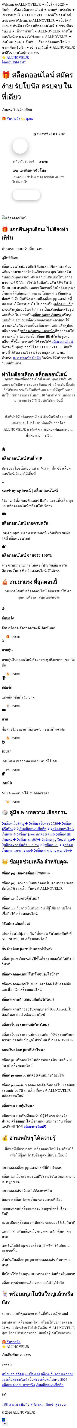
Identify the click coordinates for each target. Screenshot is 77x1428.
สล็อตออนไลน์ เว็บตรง (22, 1379)
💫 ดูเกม (27, 118)
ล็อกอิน (7, 62)
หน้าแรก (8, 1374)
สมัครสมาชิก (40, 1404)
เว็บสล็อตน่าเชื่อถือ (50, 1385)
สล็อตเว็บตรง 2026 (53, 1379)
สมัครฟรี (19, 62)
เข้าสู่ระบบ (58, 1404)
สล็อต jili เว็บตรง (27, 1374)
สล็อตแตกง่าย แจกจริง (18, 1385)
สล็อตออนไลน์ (62, 342)
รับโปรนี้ (28, 195)
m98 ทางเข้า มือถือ (27, 358)
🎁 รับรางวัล (11, 118)
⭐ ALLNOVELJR (15, 57)
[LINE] (3, 1420)
